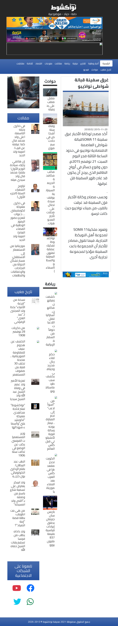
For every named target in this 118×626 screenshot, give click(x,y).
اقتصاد (38, 63)
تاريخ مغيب (105, 69)
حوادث (94, 69)
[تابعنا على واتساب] (30, 601)
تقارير (83, 63)
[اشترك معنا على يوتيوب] (16, 588)
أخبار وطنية (93, 63)
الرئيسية (106, 63)
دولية (75, 63)
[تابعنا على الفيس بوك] (30, 588)
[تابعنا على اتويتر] (17, 601)
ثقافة (30, 63)
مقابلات (20, 63)
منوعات (48, 63)
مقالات (58, 63)
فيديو (86, 69)
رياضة (67, 63)
